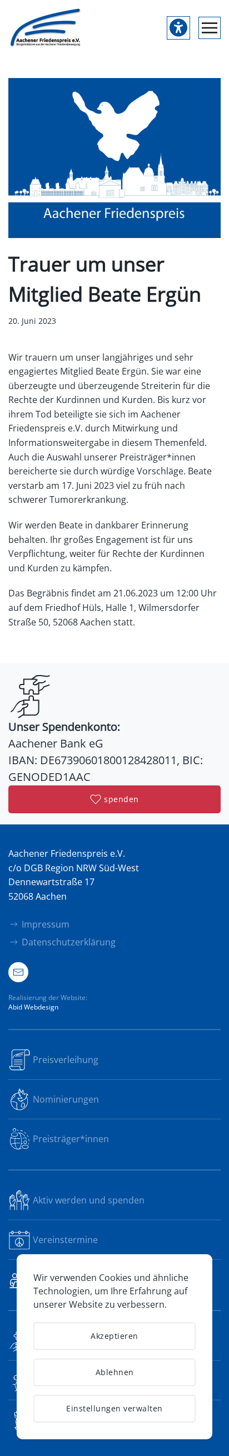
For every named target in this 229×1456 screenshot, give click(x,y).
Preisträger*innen (71, 1139)
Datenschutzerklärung (69, 942)
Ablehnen (115, 1372)
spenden (121, 799)
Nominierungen (66, 1099)
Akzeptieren (114, 1336)
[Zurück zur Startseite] (45, 28)
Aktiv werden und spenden (89, 1200)
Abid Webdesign (33, 1007)
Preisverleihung (65, 1060)
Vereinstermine (65, 1240)
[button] (209, 28)
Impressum (45, 924)
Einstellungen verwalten (114, 1408)
